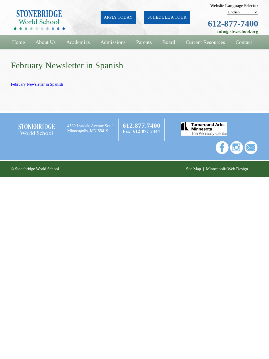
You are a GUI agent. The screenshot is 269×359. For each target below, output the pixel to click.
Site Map (193, 169)
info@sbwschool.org (237, 31)
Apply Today (118, 17)
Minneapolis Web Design (227, 169)
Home (18, 42)
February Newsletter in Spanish (37, 84)
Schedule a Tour (167, 17)
